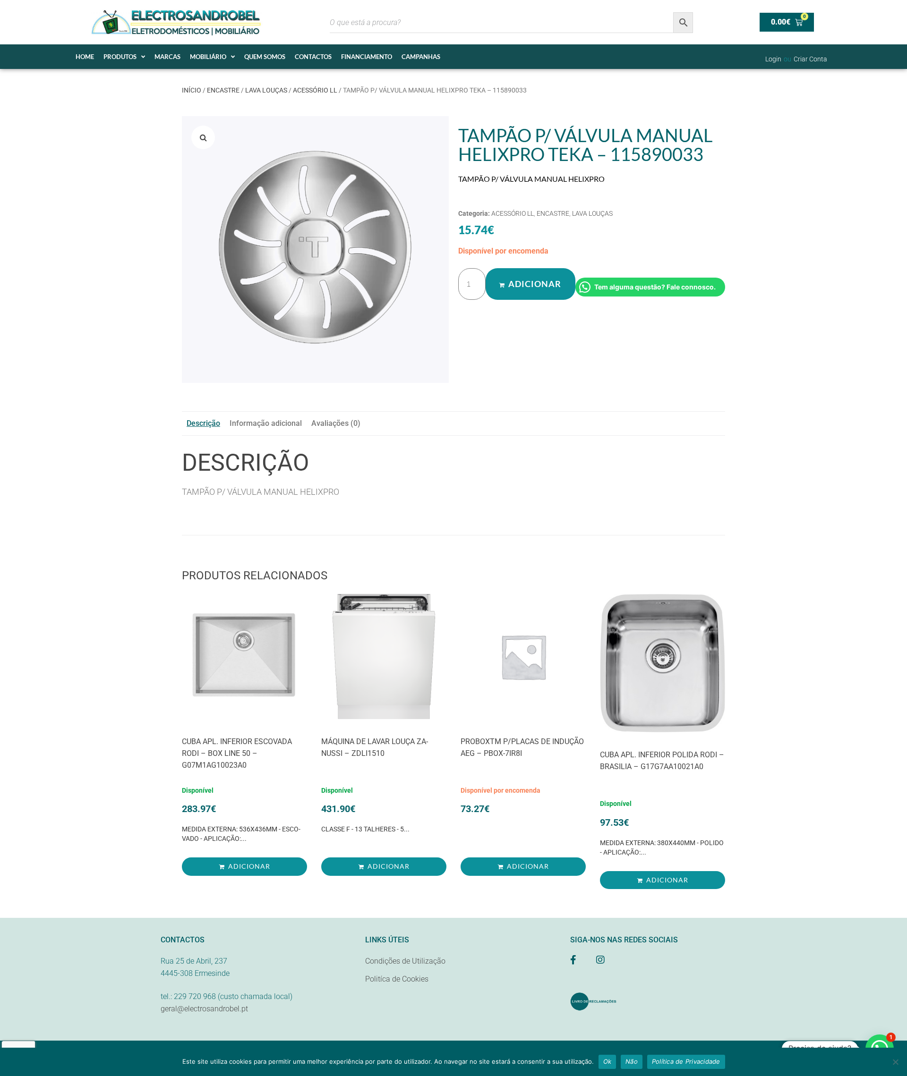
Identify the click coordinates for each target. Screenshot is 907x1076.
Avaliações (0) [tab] (335, 423)
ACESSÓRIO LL (315, 90)
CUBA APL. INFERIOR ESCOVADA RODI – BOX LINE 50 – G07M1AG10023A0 (237, 753)
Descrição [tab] (203, 423)
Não (631, 1061)
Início (191, 90)
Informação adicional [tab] (266, 423)
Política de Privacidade (686, 1061)
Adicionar (534, 284)
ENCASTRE (223, 90)
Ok (607, 1061)
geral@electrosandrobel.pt (204, 1008)
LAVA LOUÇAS (266, 90)
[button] (203, 137)
